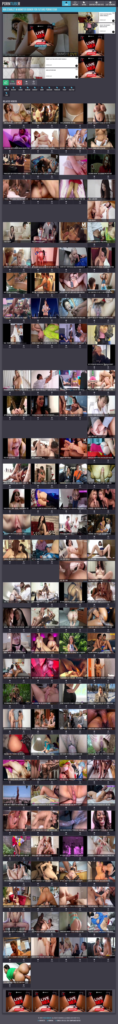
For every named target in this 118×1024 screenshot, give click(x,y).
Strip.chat (49, 65)
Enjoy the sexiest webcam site (105, 26)
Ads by (81, 154)
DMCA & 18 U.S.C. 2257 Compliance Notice (68, 1020)
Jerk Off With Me (51, 70)
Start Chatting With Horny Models (56, 59)
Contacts (42, 1020)
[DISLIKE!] (19, 82)
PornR (11, 3)
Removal (50, 1020)
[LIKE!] (6, 82)
